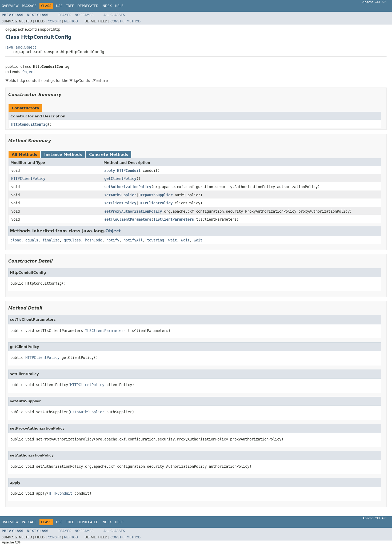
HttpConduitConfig (29, 124)
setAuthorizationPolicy (127, 187)
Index (107, 6)
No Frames (84, 15)
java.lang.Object (20, 47)
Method (71, 21)
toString (155, 240)
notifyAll (133, 240)
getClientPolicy (120, 178)
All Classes (114, 15)
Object (28, 72)
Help (119, 6)
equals (31, 240)
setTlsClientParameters (127, 219)
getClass (72, 240)
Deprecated (87, 6)
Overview (10, 6)
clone (15, 240)
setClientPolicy (120, 203)
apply (109, 170)
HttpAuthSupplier (155, 195)
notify (112, 240)
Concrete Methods (108, 154)
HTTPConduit (129, 170)
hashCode (93, 240)
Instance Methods (63, 154)
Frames (64, 15)
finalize (50, 240)
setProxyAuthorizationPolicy (133, 211)
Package (29, 6)
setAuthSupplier (120, 195)
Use (59, 6)
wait (172, 240)
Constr (54, 21)
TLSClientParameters (173, 219)
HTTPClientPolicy (28, 178)
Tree (70, 6)
